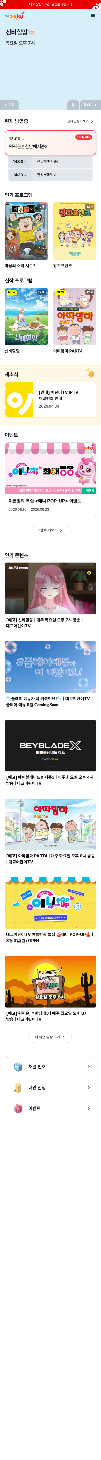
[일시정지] (73, 105)
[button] (26, 238)
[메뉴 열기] (93, 15)
